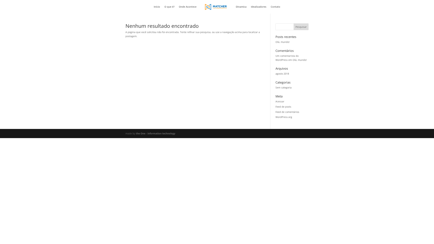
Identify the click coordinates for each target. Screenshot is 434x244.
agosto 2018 (282, 73)
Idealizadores (258, 7)
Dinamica (241, 7)
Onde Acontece (187, 7)
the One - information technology (155, 133)
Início (157, 7)
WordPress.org (283, 117)
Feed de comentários (287, 112)
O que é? (169, 7)
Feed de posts (283, 106)
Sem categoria (283, 87)
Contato (275, 7)
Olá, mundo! (282, 42)
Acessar (279, 101)
